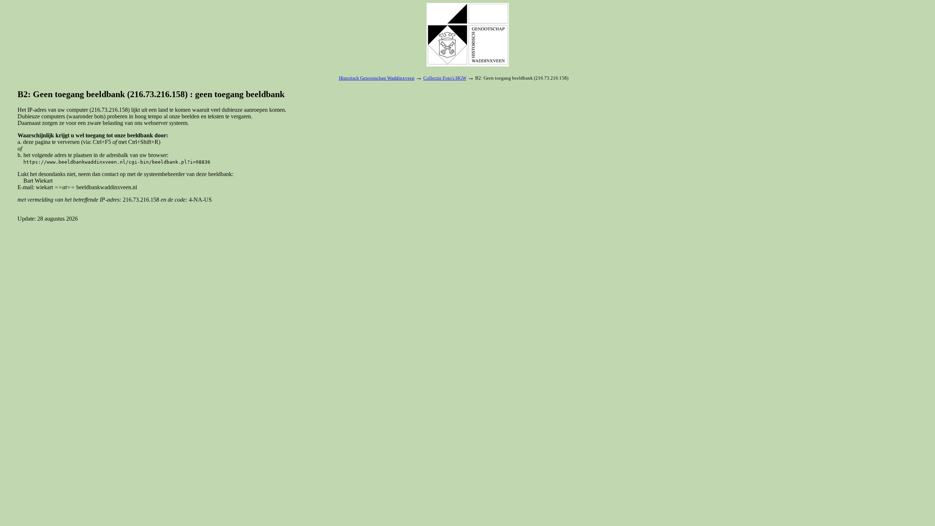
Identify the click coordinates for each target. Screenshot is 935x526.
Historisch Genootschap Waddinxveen (377, 78)
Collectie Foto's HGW (444, 78)
